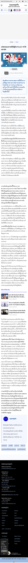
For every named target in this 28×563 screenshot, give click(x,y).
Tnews (15, 544)
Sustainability (5, 516)
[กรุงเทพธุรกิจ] (14, 5)
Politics (3, 520)
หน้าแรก (11, 42)
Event (3, 525)
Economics (4, 511)
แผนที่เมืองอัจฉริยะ (21, 449)
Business (4, 513)
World (17, 42)
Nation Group (17, 536)
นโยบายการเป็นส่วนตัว (19, 525)
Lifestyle (16, 520)
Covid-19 (17, 445)
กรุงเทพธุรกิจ (17, 539)
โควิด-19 (23, 445)
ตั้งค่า (4, 553)
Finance (16, 511)
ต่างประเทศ (4, 445)
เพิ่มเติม (5, 548)
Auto (15, 516)
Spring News (17, 541)
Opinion (16, 523)
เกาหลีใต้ (10, 445)
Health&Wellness (18, 518)
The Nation (4, 536)
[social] (17, 1)
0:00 (4, 10)
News (3, 523)
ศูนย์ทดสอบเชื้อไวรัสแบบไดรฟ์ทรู (9, 449)
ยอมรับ (4, 551)
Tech (15, 513)
